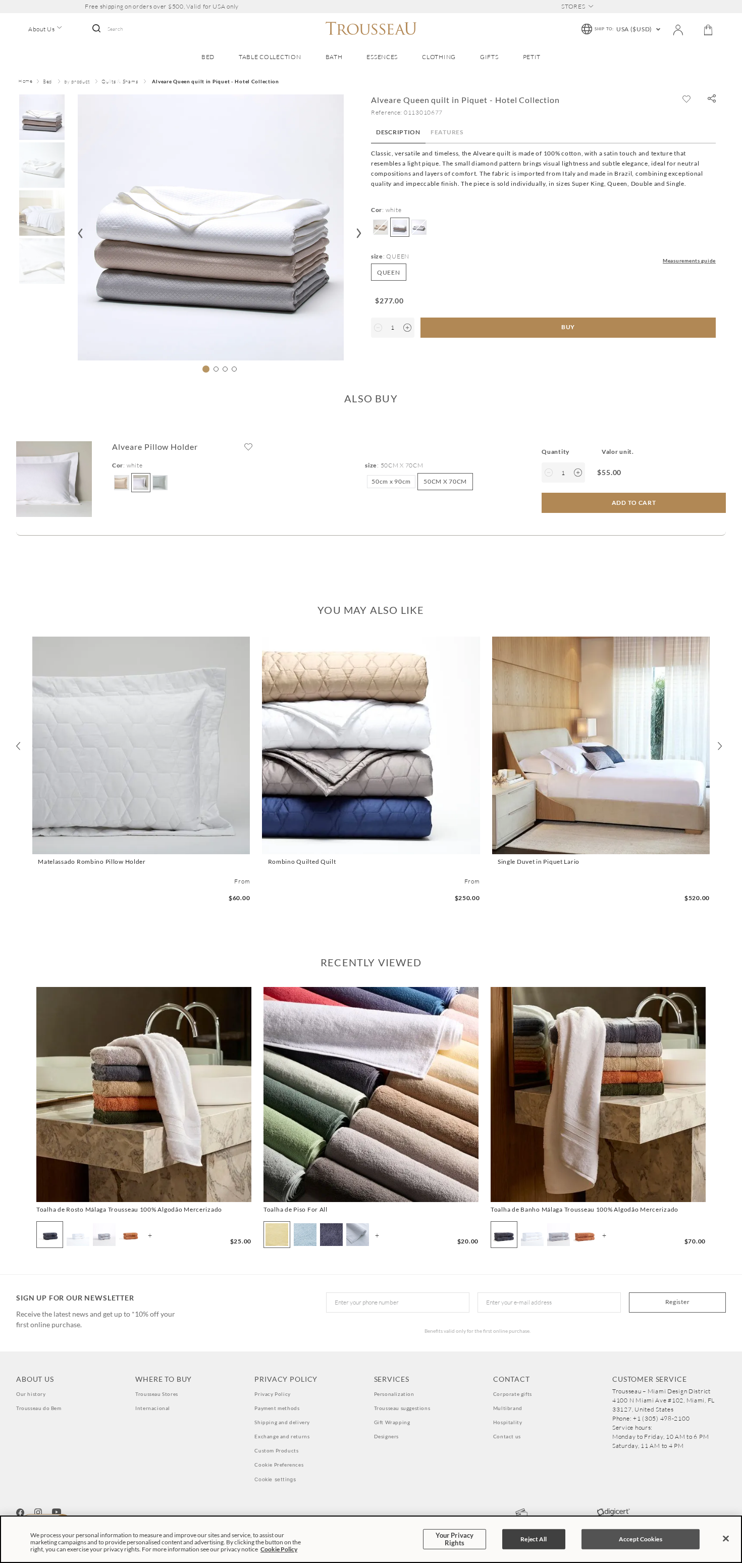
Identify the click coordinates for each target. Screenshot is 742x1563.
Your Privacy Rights (455, 1539)
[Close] (726, 1539)
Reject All (533, 1539)
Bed (47, 81)
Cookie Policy (278, 1549)
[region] (371, 1539)
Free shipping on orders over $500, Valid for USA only (162, 6)
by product (76, 81)
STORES (573, 6)
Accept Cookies (640, 1539)
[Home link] (25, 81)
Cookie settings (275, 1479)
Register (677, 1302)
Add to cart (141, 845)
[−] (378, 328)
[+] (407, 328)
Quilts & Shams (119, 81)
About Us (41, 29)
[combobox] (134, 29)
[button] (712, 99)
